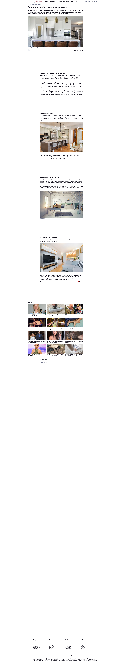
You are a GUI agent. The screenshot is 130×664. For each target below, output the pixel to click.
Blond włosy (34, 645)
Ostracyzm (82, 646)
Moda (72, 1)
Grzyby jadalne (83, 647)
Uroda (77, 1)
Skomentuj (76, 50)
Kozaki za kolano (51, 640)
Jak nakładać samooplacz (36, 647)
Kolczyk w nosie (67, 647)
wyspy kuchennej (62, 117)
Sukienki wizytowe (51, 647)
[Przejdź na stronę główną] (34, 2)
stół (71, 182)
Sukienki (82, 648)
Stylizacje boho (51, 648)
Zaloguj (93, 1)
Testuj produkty (53, 1)
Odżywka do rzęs (67, 640)
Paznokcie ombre (35, 646)
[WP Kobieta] (40, 1)
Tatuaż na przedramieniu (68, 648)
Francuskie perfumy (35, 640)
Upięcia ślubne (83, 645)
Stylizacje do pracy (51, 646)
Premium (67, 1)
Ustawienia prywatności (80, 655)
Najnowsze (46, 1)
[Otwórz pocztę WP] (86, 1)
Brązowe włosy (67, 645)
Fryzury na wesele (83, 640)
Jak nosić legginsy (51, 645)
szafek (44, 94)
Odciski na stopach (35, 648)
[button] (89, 1)
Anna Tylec (32, 49)
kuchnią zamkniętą (73, 77)
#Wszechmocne (62, 1)
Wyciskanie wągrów (68, 646)
